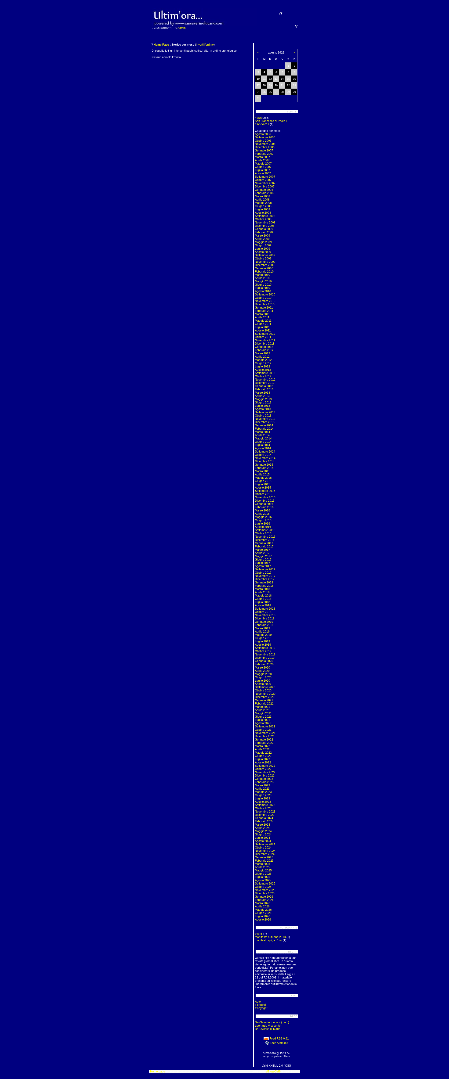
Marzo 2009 (262, 235)
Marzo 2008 (262, 196)
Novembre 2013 (265, 419)
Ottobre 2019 (263, 651)
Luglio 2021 (262, 720)
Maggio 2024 (263, 831)
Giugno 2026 (263, 913)
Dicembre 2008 (265, 225)
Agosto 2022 (263, 762)
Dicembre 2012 (265, 383)
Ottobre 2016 (263, 533)
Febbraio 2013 (264, 389)
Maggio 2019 (263, 635)
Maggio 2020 (263, 674)
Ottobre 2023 (263, 808)
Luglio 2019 (262, 641)
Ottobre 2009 (263, 258)
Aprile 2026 (262, 906)
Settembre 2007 (265, 176)
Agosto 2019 (263, 644)
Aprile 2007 (262, 160)
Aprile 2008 (262, 199)
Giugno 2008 (263, 206)
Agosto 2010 (263, 291)
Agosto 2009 (263, 252)
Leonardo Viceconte (268, 1025)
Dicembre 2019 (265, 657)
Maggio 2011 (263, 320)
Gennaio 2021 (264, 700)
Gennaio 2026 (264, 896)
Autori (258, 1001)
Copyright (261, 1008)
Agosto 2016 (263, 527)
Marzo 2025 (262, 864)
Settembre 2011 (265, 333)
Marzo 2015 (262, 471)
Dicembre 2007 (265, 186)
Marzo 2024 (262, 824)
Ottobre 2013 (263, 415)
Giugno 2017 (263, 559)
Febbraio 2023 (264, 782)
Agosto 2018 (263, 605)
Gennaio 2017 (264, 543)
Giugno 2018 (263, 599)
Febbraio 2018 (264, 585)
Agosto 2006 (263, 134)
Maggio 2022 (263, 752)
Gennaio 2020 (264, 661)
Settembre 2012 (265, 373)
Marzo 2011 (262, 314)
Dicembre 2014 (265, 461)
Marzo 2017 (262, 549)
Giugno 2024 (263, 834)
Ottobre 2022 (263, 769)
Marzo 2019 (262, 628)
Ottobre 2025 (263, 886)
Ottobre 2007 (263, 180)
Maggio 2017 (263, 556)
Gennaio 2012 (264, 347)
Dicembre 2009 (265, 265)
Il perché (260, 1005)
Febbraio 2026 (264, 900)
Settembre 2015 (265, 491)
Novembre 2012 (265, 379)
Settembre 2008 (265, 216)
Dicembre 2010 (265, 304)
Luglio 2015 (262, 484)
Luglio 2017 (262, 563)
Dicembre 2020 (265, 697)
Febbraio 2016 (264, 507)
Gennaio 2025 (264, 857)
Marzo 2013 (262, 392)
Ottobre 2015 (263, 494)
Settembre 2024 (265, 844)
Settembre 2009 (265, 255)
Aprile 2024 (262, 828)
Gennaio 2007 (264, 150)
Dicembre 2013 (265, 422)
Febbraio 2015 (264, 468)
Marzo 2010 (262, 275)
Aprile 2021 (262, 710)
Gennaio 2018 (264, 582)
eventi (259, 933)
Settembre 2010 (265, 294)
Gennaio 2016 (264, 504)
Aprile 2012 (262, 356)
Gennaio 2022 (264, 739)
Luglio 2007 (262, 170)
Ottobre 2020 (263, 690)
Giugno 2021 (263, 716)
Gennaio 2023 (264, 778)
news (258, 117)
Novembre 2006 (265, 144)
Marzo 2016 (262, 510)
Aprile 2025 (262, 867)
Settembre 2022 (265, 765)
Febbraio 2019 (264, 625)
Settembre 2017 (265, 569)
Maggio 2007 (263, 163)
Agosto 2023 (263, 801)
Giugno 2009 (263, 245)
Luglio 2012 (262, 366)
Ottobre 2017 (263, 572)
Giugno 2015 (263, 481)
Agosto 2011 (263, 330)
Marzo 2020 (262, 667)
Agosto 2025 (263, 880)
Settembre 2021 (265, 726)
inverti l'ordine (205, 44)
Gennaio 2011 (264, 307)
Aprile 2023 (262, 788)
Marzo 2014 (262, 432)
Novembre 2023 (265, 811)
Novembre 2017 (265, 576)
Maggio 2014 (263, 438)
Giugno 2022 (263, 756)
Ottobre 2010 (263, 297)
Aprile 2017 (262, 553)
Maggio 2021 (263, 713)
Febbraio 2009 (264, 232)
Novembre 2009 (265, 261)
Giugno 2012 (263, 363)
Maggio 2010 (263, 281)
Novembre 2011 (265, 340)
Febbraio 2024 (264, 821)
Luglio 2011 (262, 327)
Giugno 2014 (263, 441)
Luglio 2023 (262, 798)
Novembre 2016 (265, 536)
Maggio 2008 (263, 203)
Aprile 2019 (262, 631)
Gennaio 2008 (264, 189)
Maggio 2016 (263, 517)
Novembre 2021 (265, 733)
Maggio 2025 (263, 870)
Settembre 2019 (265, 648)
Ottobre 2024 (263, 847)
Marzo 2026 (262, 903)
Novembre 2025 (265, 890)
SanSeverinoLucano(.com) (272, 1022)
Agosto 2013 (263, 409)
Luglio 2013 (262, 405)
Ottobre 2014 (263, 455)
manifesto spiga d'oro (268, 940)
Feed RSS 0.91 (279, 1038)
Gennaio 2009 (264, 229)
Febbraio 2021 (264, 703)
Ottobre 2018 (263, 612)
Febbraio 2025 (264, 860)
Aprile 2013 (262, 396)
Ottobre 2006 (263, 140)
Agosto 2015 (263, 487)
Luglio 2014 (262, 445)
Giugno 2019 (263, 638)
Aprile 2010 (262, 278)
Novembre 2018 (265, 615)
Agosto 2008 (263, 212)
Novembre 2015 (265, 497)
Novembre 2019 (265, 654)
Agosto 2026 (263, 919)
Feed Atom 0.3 (278, 1043)
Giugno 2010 (263, 284)
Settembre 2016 (265, 530)
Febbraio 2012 (264, 350)
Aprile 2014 (262, 435)
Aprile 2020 (262, 671)
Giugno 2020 (263, 677)
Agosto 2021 (263, 723)
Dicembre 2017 (265, 579)
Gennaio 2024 (264, 818)
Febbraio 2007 (264, 153)
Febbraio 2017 (264, 546)
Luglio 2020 (262, 680)
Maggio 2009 (263, 242)
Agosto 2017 (263, 566)
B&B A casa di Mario (267, 1029)
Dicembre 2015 (265, 500)
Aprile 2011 (262, 317)
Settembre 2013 (265, 412)
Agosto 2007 (263, 173)
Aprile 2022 (262, 749)
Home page (157, 1071)
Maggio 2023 (263, 792)
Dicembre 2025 (265, 893)
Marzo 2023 (262, 785)
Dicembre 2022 (265, 775)
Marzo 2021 (262, 707)
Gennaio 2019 (264, 621)
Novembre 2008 (265, 222)
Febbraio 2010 (264, 271)
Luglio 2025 (262, 877)
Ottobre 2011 (263, 337)
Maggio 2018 (263, 595)
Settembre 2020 (265, 687)
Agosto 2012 (263, 369)
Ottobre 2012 (263, 376)
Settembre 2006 (265, 137)
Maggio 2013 (263, 399)
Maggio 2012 (263, 360)
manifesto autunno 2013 (270, 937)
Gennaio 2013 (264, 386)
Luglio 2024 (262, 837)
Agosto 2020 (263, 684)
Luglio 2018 (262, 602)
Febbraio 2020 (264, 664)
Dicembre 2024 (265, 854)
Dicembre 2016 (265, 540)
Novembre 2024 (265, 850)
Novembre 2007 (265, 183)
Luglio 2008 (262, 209)
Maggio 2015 (263, 477)
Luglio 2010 (262, 288)
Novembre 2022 (265, 772)
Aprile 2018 (262, 592)
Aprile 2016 (262, 513)
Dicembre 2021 (265, 736)
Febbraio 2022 (264, 743)
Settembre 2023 (265, 805)
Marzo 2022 (262, 746)
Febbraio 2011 (264, 311)
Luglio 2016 (262, 523)
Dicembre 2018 (265, 618)
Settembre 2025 (265, 883)
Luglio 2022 (262, 759)
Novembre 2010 (265, 301)
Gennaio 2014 (264, 425)
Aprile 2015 (262, 474)
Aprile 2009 (262, 239)
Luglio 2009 (262, 248)
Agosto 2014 (263, 448)
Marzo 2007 (262, 157)
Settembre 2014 (265, 451)
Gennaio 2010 (264, 268)
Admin (181, 28)
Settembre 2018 (265, 608)
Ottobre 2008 (263, 219)
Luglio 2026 (262, 916)
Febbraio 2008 (264, 193)
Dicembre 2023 (265, 814)
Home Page (161, 44)
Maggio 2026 (263, 909)
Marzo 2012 (262, 353)
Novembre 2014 (265, 458)
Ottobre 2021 (263, 729)
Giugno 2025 (263, 873)
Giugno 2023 (263, 795)
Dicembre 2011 (264, 343)
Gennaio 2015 (264, 464)
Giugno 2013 (263, 402)
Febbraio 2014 (264, 428)
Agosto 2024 (263, 841)
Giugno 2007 (263, 167)
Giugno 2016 (263, 520)
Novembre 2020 (265, 693)
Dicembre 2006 (265, 147)
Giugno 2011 (263, 324)
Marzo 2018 (262, 589)
